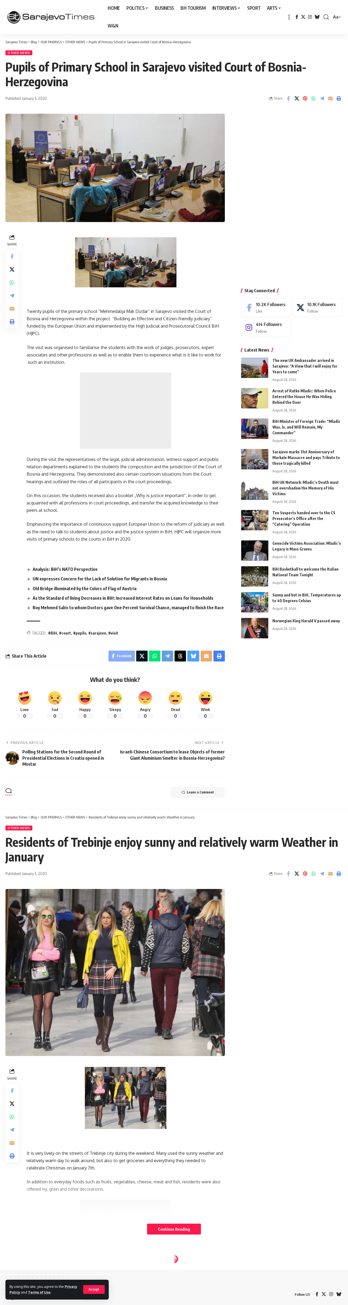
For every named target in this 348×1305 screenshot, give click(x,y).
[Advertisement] (125, 411)
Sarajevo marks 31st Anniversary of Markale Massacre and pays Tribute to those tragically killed (306, 458)
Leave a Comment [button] (200, 792)
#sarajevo (97, 633)
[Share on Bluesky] (193, 656)
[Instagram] (310, 17)
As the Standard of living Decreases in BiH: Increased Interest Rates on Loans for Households (123, 598)
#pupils (79, 633)
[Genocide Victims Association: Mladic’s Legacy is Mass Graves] (254, 550)
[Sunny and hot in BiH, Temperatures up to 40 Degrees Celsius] (254, 602)
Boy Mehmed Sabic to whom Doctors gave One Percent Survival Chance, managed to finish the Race (128, 607)
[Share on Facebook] (288, 98)
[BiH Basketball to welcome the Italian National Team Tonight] (254, 576)
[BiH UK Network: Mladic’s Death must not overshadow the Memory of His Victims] (254, 489)
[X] (303, 17)
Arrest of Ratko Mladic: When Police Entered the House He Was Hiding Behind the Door (304, 397)
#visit (113, 633)
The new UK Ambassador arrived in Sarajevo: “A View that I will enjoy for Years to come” (304, 366)
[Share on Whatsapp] (313, 98)
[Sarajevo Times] (52, 17)
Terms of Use (39, 1292)
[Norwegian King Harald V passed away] (254, 628)
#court (65, 633)
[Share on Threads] (180, 656)
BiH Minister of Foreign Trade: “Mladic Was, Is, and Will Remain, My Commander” (306, 427)
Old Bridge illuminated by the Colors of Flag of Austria (84, 588)
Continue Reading (174, 1229)
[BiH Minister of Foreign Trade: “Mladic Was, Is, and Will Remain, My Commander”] (254, 428)
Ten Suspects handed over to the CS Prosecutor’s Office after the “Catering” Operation (303, 518)
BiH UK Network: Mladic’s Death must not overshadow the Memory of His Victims (305, 488)
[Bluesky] (317, 17)
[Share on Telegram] (322, 98)
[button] (94, 1289)
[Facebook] (297, 17)
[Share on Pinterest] (305, 98)
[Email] (330, 98)
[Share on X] (296, 98)
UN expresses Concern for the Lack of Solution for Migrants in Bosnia (100, 578)
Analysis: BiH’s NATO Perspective (65, 569)
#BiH (52, 633)
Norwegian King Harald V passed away (306, 620)
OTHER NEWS (19, 53)
